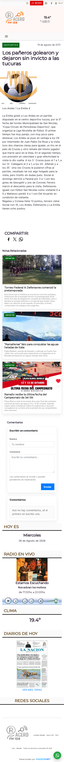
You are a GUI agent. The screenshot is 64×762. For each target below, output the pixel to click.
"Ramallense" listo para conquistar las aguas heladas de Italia (31, 346)
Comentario (15, 452)
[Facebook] (51, 3)
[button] (27, 3)
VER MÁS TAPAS (32, 689)
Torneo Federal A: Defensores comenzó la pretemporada (30, 289)
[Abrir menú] (6, 36)
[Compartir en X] (14, 239)
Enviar (47, 486)
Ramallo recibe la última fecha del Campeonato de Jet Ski (25, 396)
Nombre (13, 439)
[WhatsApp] (46, 3)
